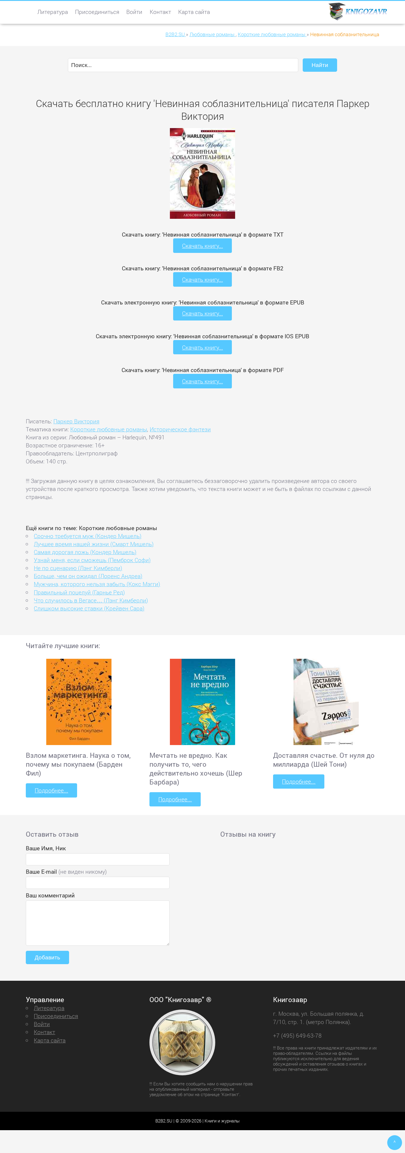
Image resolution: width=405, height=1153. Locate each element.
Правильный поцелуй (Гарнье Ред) (79, 592)
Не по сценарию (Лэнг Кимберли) (78, 568)
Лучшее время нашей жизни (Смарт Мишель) (94, 544)
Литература (52, 11)
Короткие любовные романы (108, 429)
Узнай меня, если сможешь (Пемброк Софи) (92, 560)
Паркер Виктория (76, 421)
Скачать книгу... (202, 245)
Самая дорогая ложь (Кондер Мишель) (85, 552)
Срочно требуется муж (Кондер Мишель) (87, 536)
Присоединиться (97, 11)
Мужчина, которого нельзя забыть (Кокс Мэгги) (97, 584)
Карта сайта (194, 11)
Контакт (160, 11)
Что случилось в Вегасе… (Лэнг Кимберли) (91, 600)
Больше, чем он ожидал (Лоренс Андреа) (88, 576)
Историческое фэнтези (180, 429)
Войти (134, 11)
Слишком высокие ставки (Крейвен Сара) (89, 608)
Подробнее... (51, 790)
